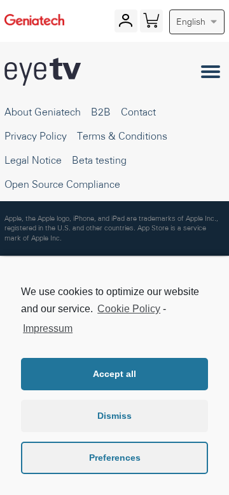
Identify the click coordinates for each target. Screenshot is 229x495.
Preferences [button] (115, 457)
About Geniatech (42, 111)
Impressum (48, 328)
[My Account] (125, 23)
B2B (101, 111)
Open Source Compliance (62, 184)
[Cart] (151, 23)
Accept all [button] (114, 374)
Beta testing (99, 160)
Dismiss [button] (114, 416)
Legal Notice (33, 160)
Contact (138, 111)
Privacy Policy (35, 135)
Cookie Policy (128, 308)
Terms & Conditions (122, 135)
